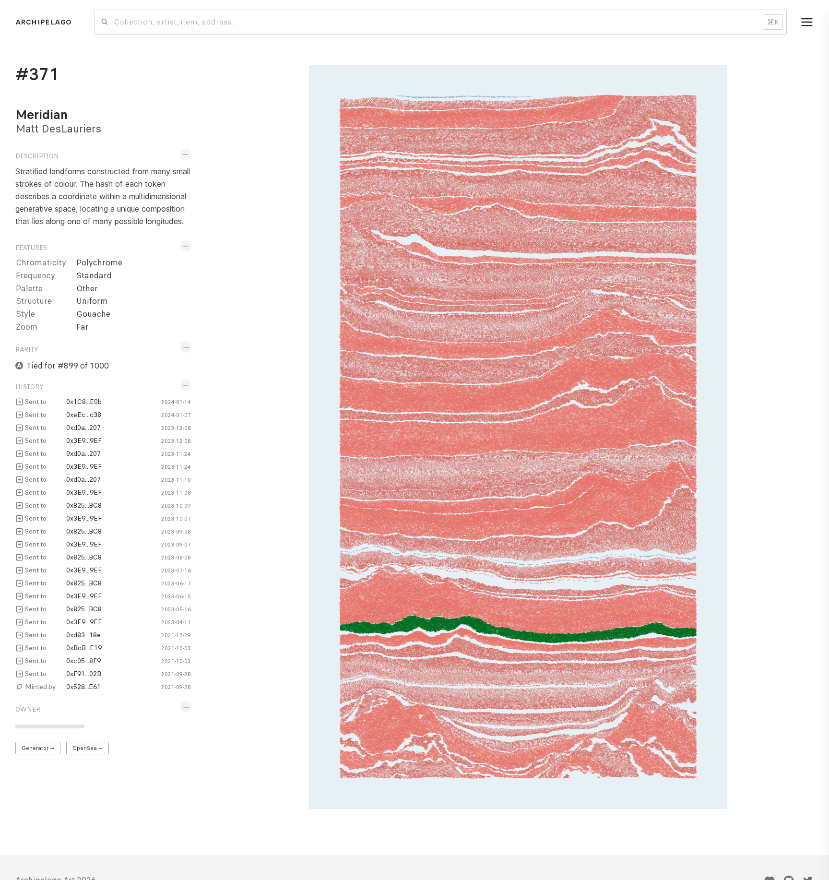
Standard (94, 276)
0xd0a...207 (83, 427)
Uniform (92, 301)
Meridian (41, 115)
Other (87, 289)
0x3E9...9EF (84, 440)
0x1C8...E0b (84, 401)
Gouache (93, 314)
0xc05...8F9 (83, 661)
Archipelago (43, 22)
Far (82, 327)
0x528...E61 (83, 686)
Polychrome (99, 263)
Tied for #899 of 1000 (68, 366)
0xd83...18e (83, 635)
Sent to (36, 401)
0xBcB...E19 (84, 648)
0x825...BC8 (84, 505)
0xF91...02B (83, 673)
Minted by (40, 686)
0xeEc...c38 (83, 414)
